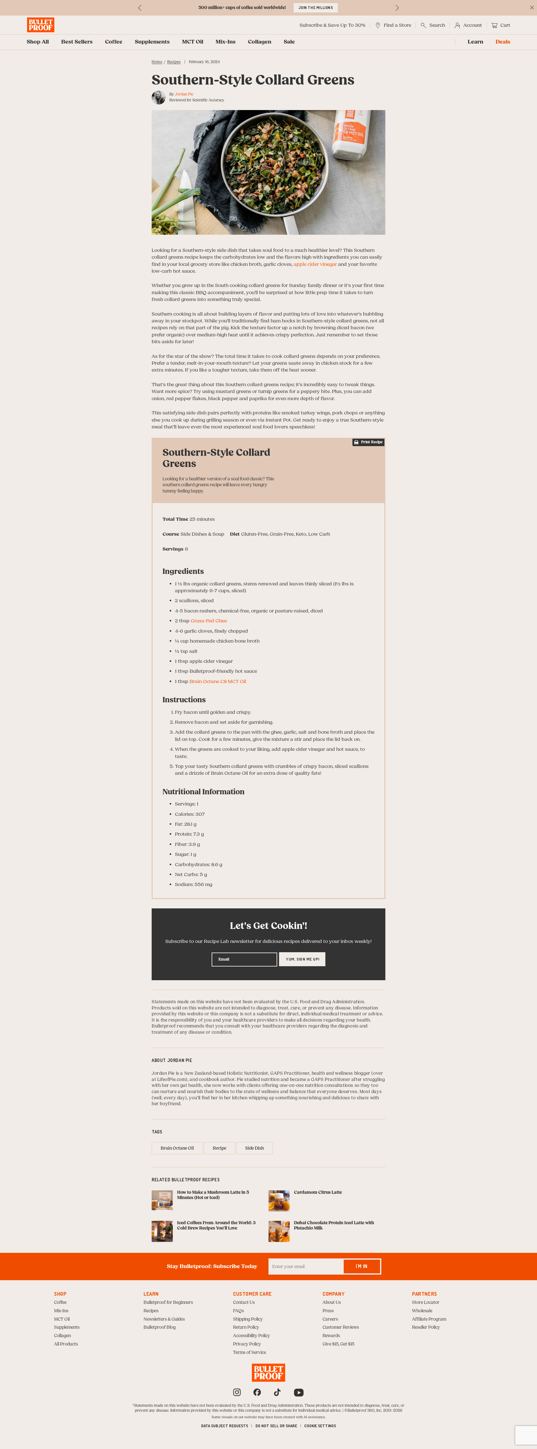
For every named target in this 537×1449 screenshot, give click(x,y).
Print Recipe (372, 442)
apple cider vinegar (315, 264)
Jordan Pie (184, 94)
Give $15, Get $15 (338, 1344)
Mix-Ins (226, 42)
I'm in (362, 1266)
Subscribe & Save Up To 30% (332, 25)
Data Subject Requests (224, 1425)
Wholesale (422, 1311)
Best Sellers (77, 42)
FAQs (238, 1311)
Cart (505, 25)
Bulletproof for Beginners (168, 1302)
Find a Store (397, 25)
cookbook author (217, 1079)
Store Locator (425, 1302)
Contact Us (244, 1302)
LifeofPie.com (171, 1079)
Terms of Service (249, 1352)
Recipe (219, 1148)
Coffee (113, 42)
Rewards (331, 1336)
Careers (330, 1319)
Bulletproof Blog (160, 1327)
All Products (66, 1344)
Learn (475, 42)
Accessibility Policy (251, 1336)
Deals (503, 42)
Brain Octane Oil (177, 1148)
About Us (332, 1302)
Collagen (259, 42)
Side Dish (254, 1148)
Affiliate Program (429, 1319)
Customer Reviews (341, 1327)
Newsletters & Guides (164, 1319)
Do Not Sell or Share (276, 1425)
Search (437, 25)
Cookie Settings (320, 1425)
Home (157, 61)
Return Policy (246, 1327)
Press (328, 1311)
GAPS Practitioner (289, 1073)
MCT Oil (192, 42)
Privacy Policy (247, 1344)
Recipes (174, 61)
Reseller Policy (426, 1327)
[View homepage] (41, 25)
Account (472, 25)
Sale (289, 42)
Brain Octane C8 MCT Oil (218, 681)
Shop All (38, 42)
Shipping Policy (248, 1319)
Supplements (152, 42)
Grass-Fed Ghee (209, 621)
